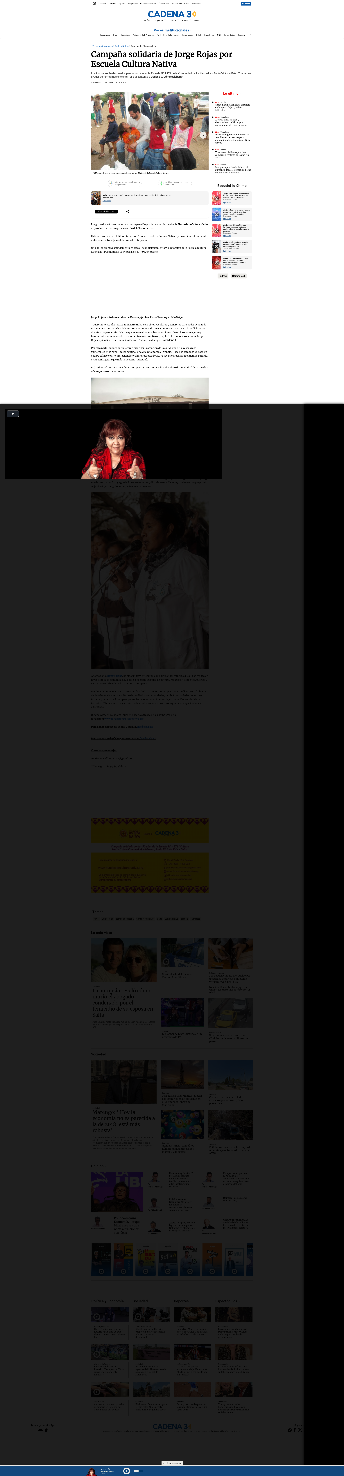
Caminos (112, 4)
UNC (219, 35)
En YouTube (177, 4)
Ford (159, 35)
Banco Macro (187, 35)
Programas (133, 4)
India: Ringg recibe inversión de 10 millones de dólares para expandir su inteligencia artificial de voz (232, 138)
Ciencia (223, 150)
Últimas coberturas (148, 4)
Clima (186, 4)
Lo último (231, 93)
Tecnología (225, 117)
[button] (203, 135)
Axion (176, 35)
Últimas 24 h (164, 4)
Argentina (159, 20)
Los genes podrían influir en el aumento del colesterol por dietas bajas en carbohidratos (233, 170)
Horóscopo (196, 4)
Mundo (197, 20)
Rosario (185, 20)
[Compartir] (127, 212)
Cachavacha (104, 35)
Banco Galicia (229, 35)
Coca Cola (167, 35)
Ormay (115, 35)
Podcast (223, 276)
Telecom (241, 35)
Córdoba (172, 20)
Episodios (107, 201)
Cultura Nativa (122, 46)
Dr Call (198, 35)
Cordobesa (125, 35)
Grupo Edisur (209, 35)
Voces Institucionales (172, 30)
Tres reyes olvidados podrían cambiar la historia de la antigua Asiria (232, 155)
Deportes (102, 4)
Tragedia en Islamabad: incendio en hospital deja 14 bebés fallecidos (232, 107)
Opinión (122, 4)
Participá (246, 4)
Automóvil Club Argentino (143, 35)
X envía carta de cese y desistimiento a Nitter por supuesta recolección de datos (231, 122)
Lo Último (148, 20)
